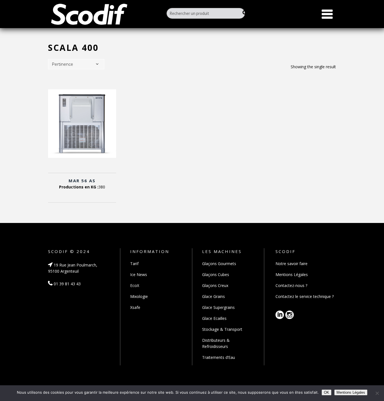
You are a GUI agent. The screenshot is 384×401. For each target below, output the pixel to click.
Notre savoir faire (291, 263)
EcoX (134, 285)
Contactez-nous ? (291, 285)
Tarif (134, 263)
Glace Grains (213, 296)
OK (326, 392)
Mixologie (139, 296)
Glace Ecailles (214, 318)
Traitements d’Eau (218, 357)
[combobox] (76, 64)
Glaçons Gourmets (219, 263)
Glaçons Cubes (215, 274)
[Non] (377, 393)
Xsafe (135, 307)
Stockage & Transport (222, 329)
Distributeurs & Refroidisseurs (216, 343)
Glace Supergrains (218, 307)
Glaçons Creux (215, 285)
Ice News (138, 274)
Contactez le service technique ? (304, 296)
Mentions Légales (291, 274)
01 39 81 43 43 (67, 283)
